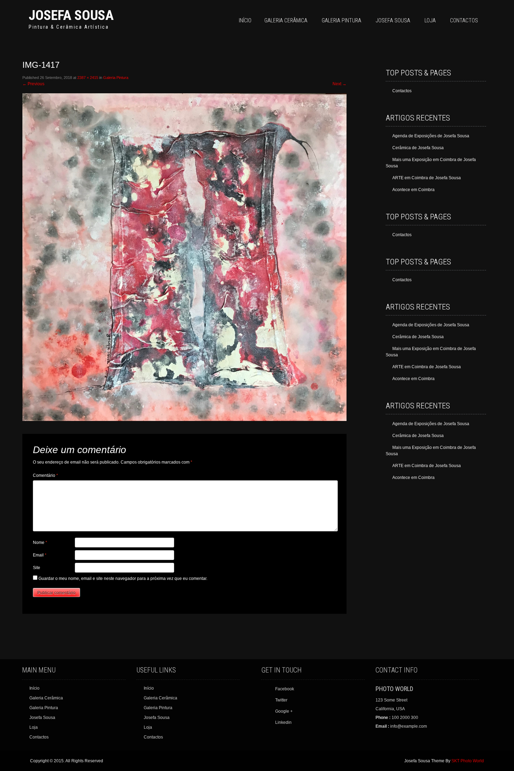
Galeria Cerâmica (285, 20)
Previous (33, 83)
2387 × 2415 (87, 77)
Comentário (45, 475)
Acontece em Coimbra (413, 189)
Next (340, 83)
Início (245, 20)
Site (36, 567)
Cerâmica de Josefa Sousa (418, 147)
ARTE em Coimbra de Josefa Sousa (426, 177)
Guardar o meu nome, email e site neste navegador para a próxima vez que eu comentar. (122, 578)
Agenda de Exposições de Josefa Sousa (430, 135)
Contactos (464, 20)
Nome (40, 542)
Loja (430, 20)
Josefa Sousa (71, 15)
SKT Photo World (467, 760)
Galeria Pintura (341, 20)
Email (40, 555)
